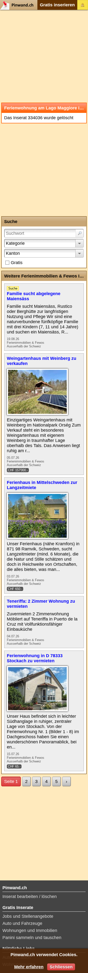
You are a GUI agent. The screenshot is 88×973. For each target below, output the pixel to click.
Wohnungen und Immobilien (29, 930)
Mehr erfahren (29, 966)
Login (82, 5)
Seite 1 (11, 781)
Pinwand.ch (18, 5)
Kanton (13, 253)
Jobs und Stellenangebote (27, 916)
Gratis (16, 262)
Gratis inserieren (57, 4)
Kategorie (15, 243)
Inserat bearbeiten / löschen (29, 896)
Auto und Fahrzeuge (22, 923)
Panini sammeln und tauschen (31, 937)
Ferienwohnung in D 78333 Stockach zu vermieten (35, 658)
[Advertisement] (44, 56)
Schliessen (61, 966)
